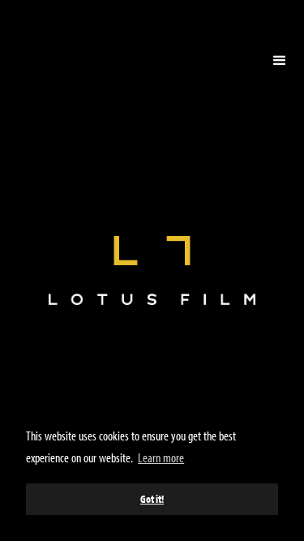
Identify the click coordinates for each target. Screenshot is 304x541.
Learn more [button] (161, 457)
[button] (279, 60)
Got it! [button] (152, 498)
